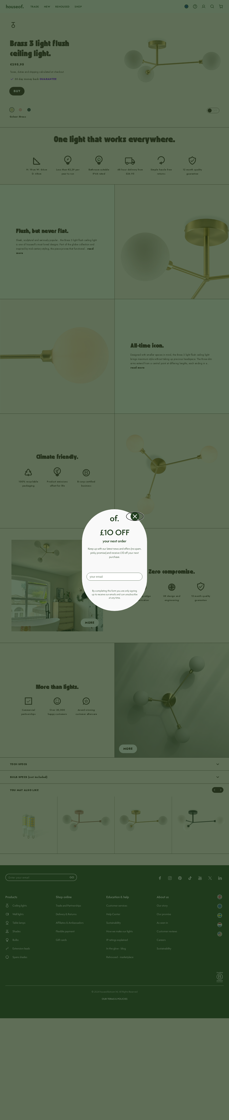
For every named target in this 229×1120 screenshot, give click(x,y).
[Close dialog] (134, 516)
